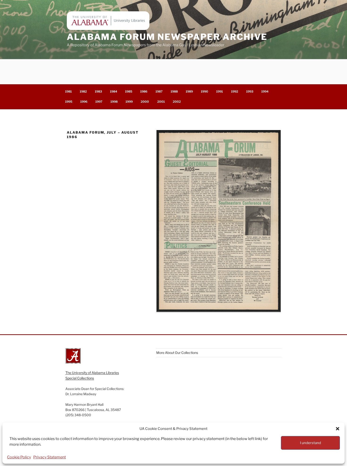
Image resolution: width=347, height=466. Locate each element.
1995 (68, 101)
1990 (204, 91)
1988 (174, 91)
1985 (128, 91)
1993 (249, 91)
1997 (98, 101)
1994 (264, 91)
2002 (177, 101)
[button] (337, 428)
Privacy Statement (49, 457)
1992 (234, 91)
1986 (143, 91)
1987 (159, 91)
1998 (114, 101)
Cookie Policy (19, 457)
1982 (83, 91)
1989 (189, 91)
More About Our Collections (177, 353)
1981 (68, 91)
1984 (113, 91)
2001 (161, 101)
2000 (145, 101)
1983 (98, 91)
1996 (83, 101)
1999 (129, 101)
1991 (219, 91)
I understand (310, 443)
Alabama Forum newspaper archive (167, 37)
